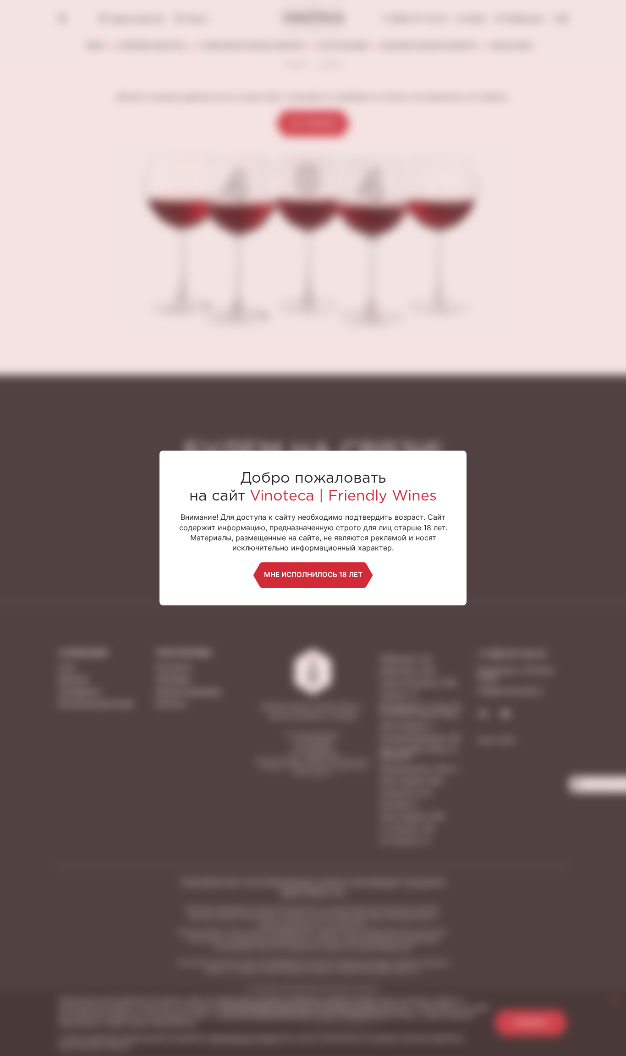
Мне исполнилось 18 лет (313, 574)
